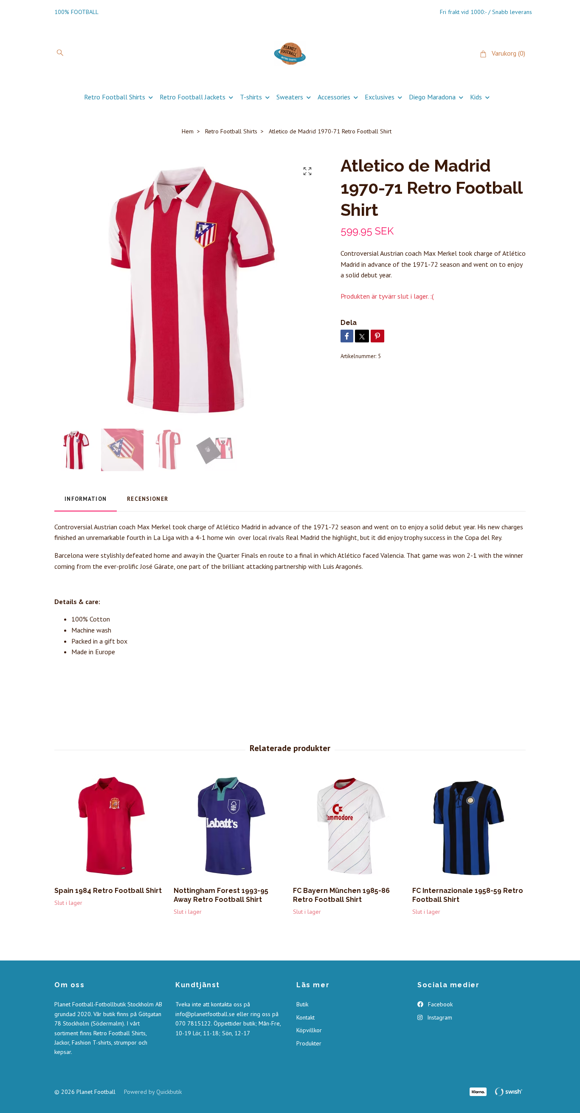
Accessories (334, 97)
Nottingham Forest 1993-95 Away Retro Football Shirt (221, 895)
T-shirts (251, 97)
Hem (188, 131)
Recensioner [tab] (147, 499)
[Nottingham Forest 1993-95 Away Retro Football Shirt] (230, 827)
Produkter (308, 1043)
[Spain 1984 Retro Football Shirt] (110, 827)
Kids (476, 97)
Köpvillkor (309, 1030)
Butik (302, 1004)
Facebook (439, 1004)
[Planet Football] (290, 53)
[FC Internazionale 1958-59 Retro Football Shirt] (468, 827)
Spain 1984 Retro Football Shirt (108, 891)
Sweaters (289, 97)
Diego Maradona (432, 97)
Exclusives (379, 97)
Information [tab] (86, 499)
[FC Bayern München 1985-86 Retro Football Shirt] (349, 827)
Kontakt (305, 1017)
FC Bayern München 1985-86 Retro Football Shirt (341, 895)
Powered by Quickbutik (153, 1092)
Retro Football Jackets (192, 97)
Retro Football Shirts (114, 97)
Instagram (438, 1017)
